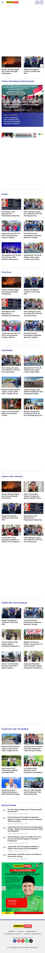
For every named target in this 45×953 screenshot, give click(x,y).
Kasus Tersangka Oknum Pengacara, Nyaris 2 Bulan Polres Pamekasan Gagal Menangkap (32, 496)
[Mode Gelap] (37, 2)
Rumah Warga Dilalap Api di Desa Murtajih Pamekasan (10, 71)
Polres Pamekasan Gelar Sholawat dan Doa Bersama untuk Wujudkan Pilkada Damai (21, 104)
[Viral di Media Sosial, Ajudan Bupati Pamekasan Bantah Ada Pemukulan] (11, 634)
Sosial (5, 110)
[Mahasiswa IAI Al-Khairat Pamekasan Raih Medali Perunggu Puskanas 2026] (11, 782)
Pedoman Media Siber (32, 934)
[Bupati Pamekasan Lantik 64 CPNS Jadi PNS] (33, 61)
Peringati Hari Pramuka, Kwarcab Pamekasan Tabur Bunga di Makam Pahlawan (33, 749)
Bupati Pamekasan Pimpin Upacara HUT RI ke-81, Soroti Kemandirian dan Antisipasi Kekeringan (33, 644)
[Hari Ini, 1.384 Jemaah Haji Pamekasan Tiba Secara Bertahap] (33, 782)
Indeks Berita (31, 931)
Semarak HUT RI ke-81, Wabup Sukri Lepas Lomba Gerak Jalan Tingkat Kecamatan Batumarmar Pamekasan (33, 257)
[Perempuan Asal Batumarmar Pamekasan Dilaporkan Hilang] (11, 204)
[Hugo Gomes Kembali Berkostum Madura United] (11, 403)
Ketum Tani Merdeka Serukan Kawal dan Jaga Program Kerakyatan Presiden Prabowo (10, 666)
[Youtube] (23, 941)
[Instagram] (19, 941)
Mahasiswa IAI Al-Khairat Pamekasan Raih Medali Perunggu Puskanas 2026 (10, 792)
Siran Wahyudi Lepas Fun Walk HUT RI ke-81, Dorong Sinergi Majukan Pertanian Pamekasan (33, 214)
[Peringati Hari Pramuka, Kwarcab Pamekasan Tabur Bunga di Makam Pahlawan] (33, 739)
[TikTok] (31, 941)
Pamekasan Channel (12, 934)
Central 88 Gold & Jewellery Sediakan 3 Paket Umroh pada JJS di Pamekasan (11, 540)
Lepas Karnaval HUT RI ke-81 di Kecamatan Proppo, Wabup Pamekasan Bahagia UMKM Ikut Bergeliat (11, 235)
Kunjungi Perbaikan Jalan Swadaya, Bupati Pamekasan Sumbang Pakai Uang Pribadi (33, 666)
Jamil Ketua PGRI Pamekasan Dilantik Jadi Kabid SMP (10, 770)
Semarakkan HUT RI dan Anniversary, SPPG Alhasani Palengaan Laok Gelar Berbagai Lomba (11, 257)
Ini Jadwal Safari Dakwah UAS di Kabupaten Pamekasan (33, 770)
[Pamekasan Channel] (12, 2)
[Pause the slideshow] (37, 888)
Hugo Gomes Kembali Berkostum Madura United (10, 413)
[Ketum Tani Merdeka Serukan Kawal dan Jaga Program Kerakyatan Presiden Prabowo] (11, 656)
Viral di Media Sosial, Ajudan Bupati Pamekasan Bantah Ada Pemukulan (11, 644)
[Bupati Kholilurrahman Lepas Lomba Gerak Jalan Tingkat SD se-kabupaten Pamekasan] (11, 382)
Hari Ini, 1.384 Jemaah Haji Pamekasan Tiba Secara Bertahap (32, 792)
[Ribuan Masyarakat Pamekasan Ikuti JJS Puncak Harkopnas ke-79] (33, 403)
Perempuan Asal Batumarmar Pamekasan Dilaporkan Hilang (11, 214)
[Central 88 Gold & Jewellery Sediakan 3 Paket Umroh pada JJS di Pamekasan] (11, 530)
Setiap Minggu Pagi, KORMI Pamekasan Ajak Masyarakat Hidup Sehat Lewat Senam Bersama (33, 392)
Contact (20, 931)
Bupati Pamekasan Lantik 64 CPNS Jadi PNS (32, 71)
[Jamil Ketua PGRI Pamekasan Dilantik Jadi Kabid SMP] (11, 760)
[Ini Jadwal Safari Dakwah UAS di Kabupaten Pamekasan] (33, 760)
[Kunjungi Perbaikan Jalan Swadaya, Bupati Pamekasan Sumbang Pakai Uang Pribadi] (33, 656)
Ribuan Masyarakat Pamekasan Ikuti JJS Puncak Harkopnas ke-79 (33, 413)
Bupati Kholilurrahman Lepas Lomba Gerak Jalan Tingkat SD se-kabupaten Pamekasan (11, 392)
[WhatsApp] (27, 941)
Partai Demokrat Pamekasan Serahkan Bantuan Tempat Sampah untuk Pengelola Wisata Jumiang (32, 235)
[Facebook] (14, 941)
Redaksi (11, 931)
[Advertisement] (22, 31)
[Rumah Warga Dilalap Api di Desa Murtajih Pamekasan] (11, 61)
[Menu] (3, 2)
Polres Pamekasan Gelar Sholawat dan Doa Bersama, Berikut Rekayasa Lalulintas (12, 121)
